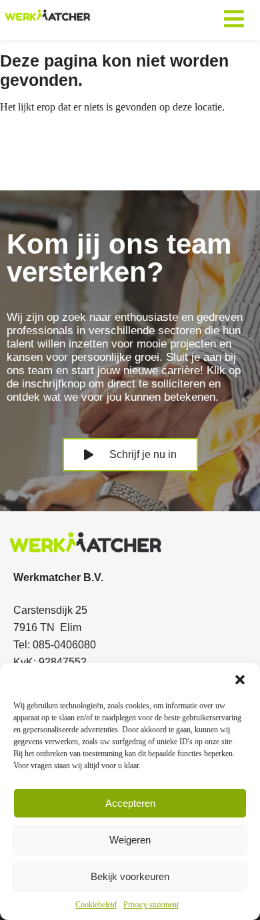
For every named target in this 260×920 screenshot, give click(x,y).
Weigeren (130, 839)
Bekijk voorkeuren (130, 876)
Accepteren (130, 803)
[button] (240, 679)
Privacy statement (151, 904)
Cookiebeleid (96, 904)
